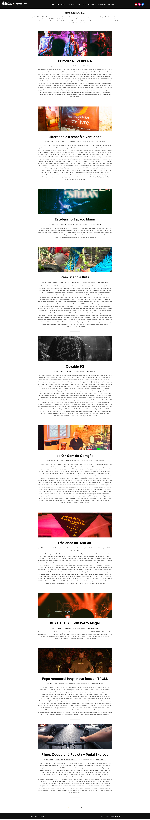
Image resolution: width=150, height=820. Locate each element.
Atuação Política (58, 282)
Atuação (71, 4)
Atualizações (102, 4)
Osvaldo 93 (75, 366)
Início (52, 4)
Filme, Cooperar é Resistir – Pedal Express (74, 754)
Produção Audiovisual (72, 460)
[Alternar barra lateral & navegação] (146, 4)
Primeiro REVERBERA (75, 61)
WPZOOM (117, 816)
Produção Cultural (90, 548)
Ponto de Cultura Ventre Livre (70, 141)
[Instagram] (139, 4)
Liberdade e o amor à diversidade (74, 137)
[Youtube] (136, 4)
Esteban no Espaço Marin (75, 219)
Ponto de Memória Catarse (87, 4)
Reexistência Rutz (75, 277)
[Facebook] (143, 4)
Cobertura (58, 141)
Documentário (61, 460)
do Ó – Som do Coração (75, 456)
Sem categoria (67, 66)
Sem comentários (93, 66)
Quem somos (60, 4)
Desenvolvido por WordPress (37, 816)
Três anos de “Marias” (75, 543)
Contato (111, 4)
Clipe (60, 683)
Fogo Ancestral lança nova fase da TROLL (75, 679)
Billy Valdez (57, 66)
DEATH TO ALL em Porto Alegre (75, 623)
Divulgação (71, 224)
